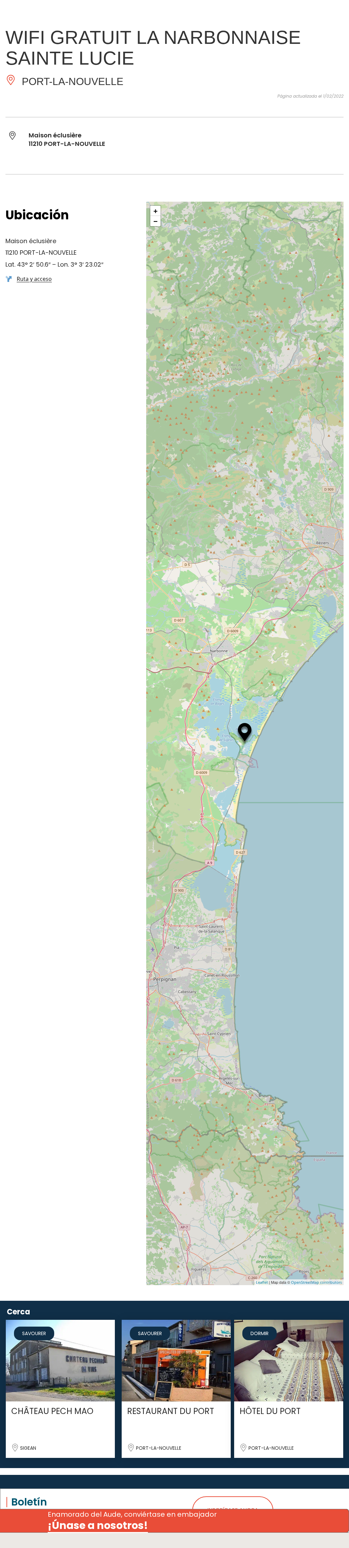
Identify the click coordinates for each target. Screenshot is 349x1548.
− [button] (155, 221)
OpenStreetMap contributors (316, 1282)
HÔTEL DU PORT (270, 1411)
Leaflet (262, 1282)
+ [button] (155, 211)
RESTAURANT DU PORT (170, 1411)
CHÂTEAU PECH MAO (52, 1411)
